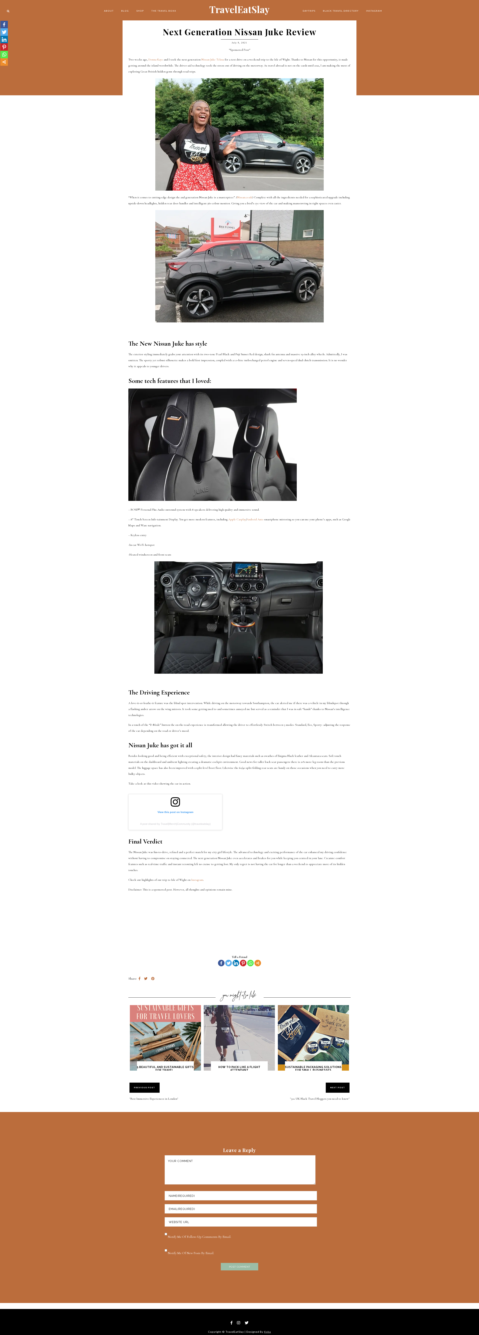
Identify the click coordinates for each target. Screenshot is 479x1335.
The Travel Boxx (163, 10)
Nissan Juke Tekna (212, 59)
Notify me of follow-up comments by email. (199, 1237)
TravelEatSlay (239, 9)
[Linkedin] (236, 963)
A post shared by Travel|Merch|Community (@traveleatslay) (175, 823)
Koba (267, 1331)
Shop (140, 10)
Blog (125, 10)
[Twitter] (228, 963)
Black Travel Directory (341, 10)
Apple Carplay (237, 519)
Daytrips (309, 10)
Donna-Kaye (155, 59)
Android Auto (255, 519)
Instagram (374, 10)
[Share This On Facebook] (139, 978)
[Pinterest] (243, 963)
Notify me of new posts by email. (191, 1253)
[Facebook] (221, 963)
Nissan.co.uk (244, 197)
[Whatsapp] (250, 963)
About (109, 10)
